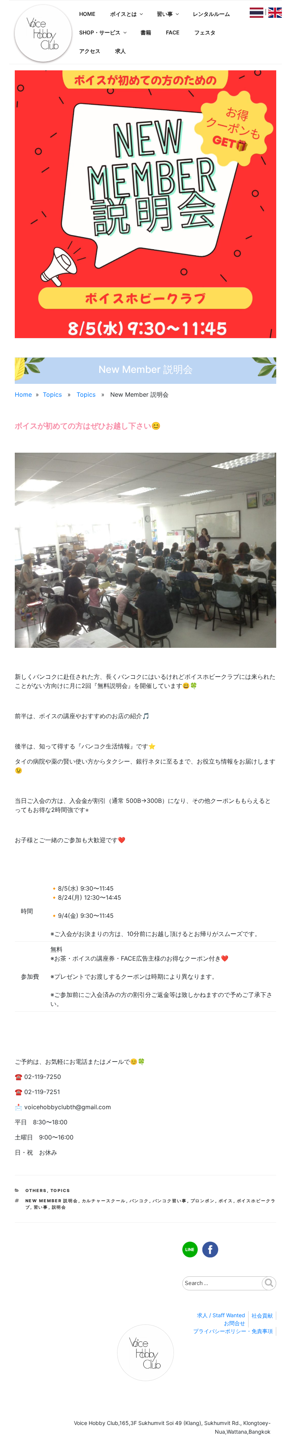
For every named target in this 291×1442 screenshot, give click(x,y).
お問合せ (234, 1323)
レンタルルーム (211, 14)
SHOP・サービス (99, 32)
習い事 (165, 14)
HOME (87, 14)
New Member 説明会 (51, 1200)
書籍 (146, 32)
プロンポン (203, 1200)
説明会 (59, 1207)
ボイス (226, 1200)
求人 (120, 51)
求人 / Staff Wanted (221, 1315)
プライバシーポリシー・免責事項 (233, 1331)
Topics (52, 394)
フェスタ (205, 32)
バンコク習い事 (170, 1200)
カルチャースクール (104, 1200)
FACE (173, 32)
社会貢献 (262, 1315)
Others (36, 1190)
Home (23, 394)
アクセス (89, 51)
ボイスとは (123, 14)
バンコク (139, 1200)
